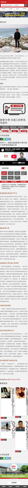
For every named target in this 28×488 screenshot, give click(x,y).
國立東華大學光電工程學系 (12, 379)
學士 (2, 417)
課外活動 (4, 177)
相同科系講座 (14, 181)
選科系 (17, 8)
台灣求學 (3, 486)
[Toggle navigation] (26, 2)
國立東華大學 (13, 434)
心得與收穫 (17, 177)
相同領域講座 (23, 181)
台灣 (5, 417)
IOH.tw (3, 2)
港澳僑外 (24, 8)
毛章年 (13, 437)
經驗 (11, 177)
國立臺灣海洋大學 (13, 407)
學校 (11, 173)
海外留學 (17, 486)
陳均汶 (13, 415)
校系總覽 (3, 8)
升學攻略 (10, 8)
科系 (17, 173)
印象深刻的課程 (23, 173)
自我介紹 (4, 173)
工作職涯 (24, 486)
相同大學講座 (4, 181)
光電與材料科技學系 (13, 412)
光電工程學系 (13, 436)
